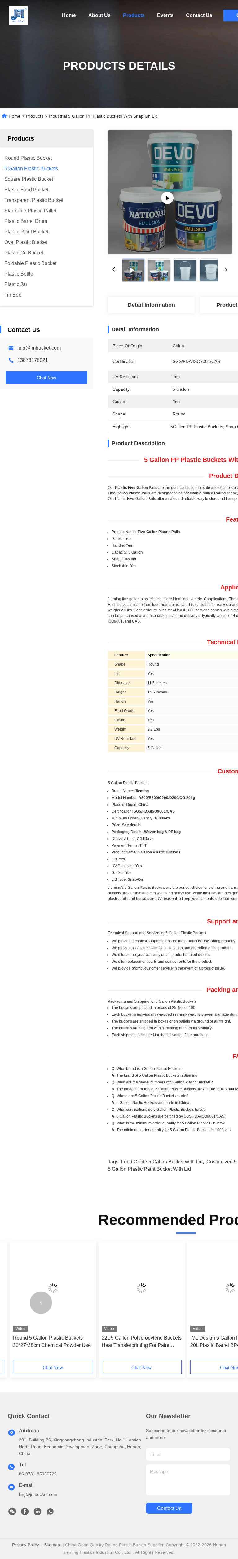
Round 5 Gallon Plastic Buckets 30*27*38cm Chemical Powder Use (52, 1341)
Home (69, 15)
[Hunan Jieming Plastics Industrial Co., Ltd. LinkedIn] (37, 1513)
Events (165, 15)
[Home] (18, 15)
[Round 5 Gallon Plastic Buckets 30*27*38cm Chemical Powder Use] (53, 1288)
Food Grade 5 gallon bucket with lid (162, 1161)
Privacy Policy (25, 1544)
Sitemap (52, 1544)
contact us (169, 1508)
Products (134, 15)
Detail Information (151, 305)
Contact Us (199, 15)
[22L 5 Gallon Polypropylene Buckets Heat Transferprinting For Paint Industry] (142, 1288)
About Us (99, 15)
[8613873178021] (50, 1513)
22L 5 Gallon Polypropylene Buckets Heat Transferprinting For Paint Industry (142, 1342)
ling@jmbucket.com (39, 347)
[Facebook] (24, 1513)
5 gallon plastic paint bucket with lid (149, 1169)
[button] (41, 1303)
